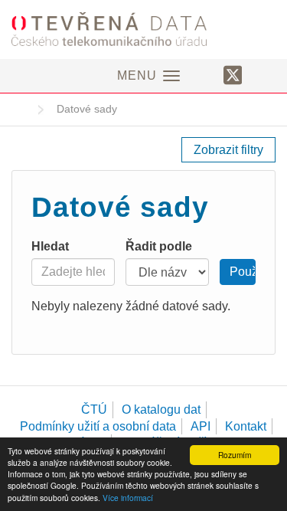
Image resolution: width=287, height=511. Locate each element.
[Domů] (143, 28)
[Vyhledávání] (263, 74)
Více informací (128, 497)
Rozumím (234, 454)
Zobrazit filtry (228, 149)
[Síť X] (233, 76)
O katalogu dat (161, 409)
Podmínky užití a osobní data (98, 426)
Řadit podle (159, 246)
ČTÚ (94, 409)
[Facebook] (205, 74)
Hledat (50, 246)
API (200, 426)
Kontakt (245, 426)
